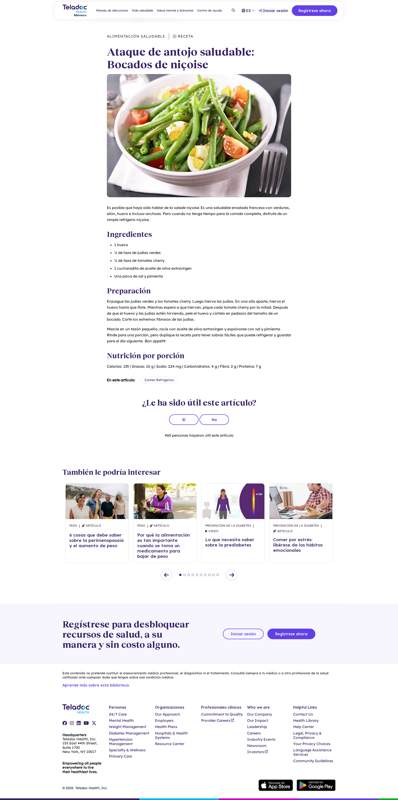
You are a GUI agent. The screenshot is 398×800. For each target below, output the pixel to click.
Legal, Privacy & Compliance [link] (307, 735)
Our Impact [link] (257, 720)
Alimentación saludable (136, 36)
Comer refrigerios (159, 380)
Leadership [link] (257, 727)
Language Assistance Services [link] (312, 752)
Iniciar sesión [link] (275, 10)
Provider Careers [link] (215, 720)
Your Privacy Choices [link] (312, 744)
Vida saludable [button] (142, 10)
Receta (185, 36)
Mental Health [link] (121, 720)
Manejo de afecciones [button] (112, 10)
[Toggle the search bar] (233, 10)
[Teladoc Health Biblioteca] (75, 10)
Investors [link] (255, 752)
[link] (64, 723)
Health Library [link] (306, 720)
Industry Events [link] (261, 739)
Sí (183, 419)
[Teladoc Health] (76, 708)
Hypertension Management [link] (121, 741)
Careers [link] (254, 733)
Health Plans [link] (166, 727)
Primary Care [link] (120, 756)
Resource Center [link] (169, 744)
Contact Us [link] (303, 714)
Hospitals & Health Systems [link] (171, 735)
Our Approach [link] (167, 714)
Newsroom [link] (256, 745)
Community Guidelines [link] (313, 761)
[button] (166, 574)
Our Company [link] (259, 714)
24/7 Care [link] (118, 714)
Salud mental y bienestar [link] (175, 10)
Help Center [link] (303, 727)
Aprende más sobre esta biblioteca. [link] (96, 685)
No (214, 419)
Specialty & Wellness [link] (127, 750)
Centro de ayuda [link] (209, 10)
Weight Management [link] (127, 727)
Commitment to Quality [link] (222, 714)
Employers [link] (164, 720)
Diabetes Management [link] (129, 733)
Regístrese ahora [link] (314, 10)
